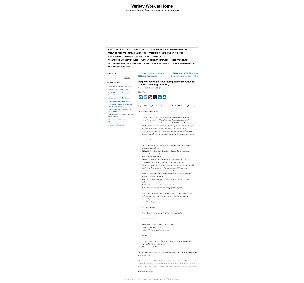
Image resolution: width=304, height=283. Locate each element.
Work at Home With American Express (119, 101)
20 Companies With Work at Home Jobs (119, 98)
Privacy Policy (159, 56)
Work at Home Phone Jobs (184, 63)
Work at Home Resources (119, 67)
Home (110, 49)
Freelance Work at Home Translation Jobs (127, 53)
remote (159, 263)
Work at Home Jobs (180, 60)
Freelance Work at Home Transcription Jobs (167, 49)
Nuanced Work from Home (116, 125)
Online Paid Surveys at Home (136, 56)
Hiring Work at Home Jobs (162, 261)
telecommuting (184, 263)
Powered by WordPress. (159, 279)
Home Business (114, 56)
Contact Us (139, 49)
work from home (160, 266)
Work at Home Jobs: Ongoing (156, 63)
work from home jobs (173, 266)
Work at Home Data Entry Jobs (154, 60)
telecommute (175, 263)
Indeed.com (158, 252)
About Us (120, 49)
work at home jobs (148, 266)
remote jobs (166, 263)
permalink (193, 266)
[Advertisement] (152, 29)
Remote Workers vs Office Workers (118, 90)
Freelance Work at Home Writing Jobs (166, 53)
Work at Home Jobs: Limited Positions (124, 63)
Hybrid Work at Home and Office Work (119, 86)
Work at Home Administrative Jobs (123, 60)
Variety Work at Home (152, 6)
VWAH (157, 88)
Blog (129, 49)
